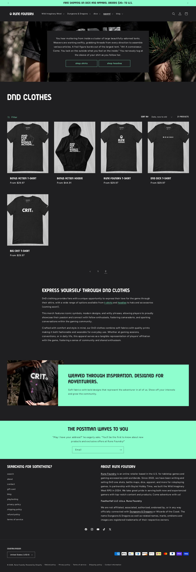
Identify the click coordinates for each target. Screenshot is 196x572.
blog (9, 494)
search (10, 474)
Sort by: (145, 117)
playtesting (12, 499)
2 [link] (105, 271)
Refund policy (50, 565)
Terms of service (79, 565)
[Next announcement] (188, 3)
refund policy (13, 514)
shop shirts (81, 63)
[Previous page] (90, 271)
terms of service (15, 519)
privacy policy (14, 504)
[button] (53, 14)
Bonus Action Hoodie (70, 178)
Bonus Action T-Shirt (23, 178)
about (10, 479)
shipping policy (14, 509)
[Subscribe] (120, 449)
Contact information (113, 565)
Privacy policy (64, 565)
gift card (11, 489)
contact (11, 484)
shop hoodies (114, 63)
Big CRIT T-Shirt (20, 251)
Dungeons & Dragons (141, 511)
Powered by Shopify (34, 565)
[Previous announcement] (8, 3)
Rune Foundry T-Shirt (117, 178)
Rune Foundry (108, 473)
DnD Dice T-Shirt (161, 178)
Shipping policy (95, 565)
